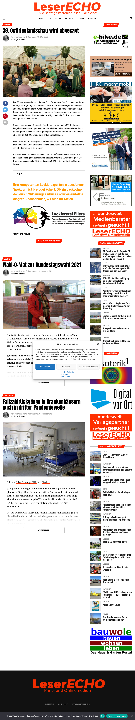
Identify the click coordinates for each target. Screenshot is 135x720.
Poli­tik (58, 18)
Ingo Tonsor (19, 39)
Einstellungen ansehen (88, 367)
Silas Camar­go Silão (26, 482)
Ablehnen (66, 367)
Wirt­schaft (69, 18)
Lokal (49, 18)
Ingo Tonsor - (20, 274)
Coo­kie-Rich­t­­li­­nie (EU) (81, 704)
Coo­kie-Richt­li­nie (67, 372)
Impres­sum (65, 376)
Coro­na (81, 18)
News (41, 18)
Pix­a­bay (46, 482)
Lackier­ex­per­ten (52, 185)
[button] (98, 344)
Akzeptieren (45, 367)
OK (102, 716)
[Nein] (131, 716)
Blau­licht (92, 18)
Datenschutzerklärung (116, 716)
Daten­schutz (66, 374)
